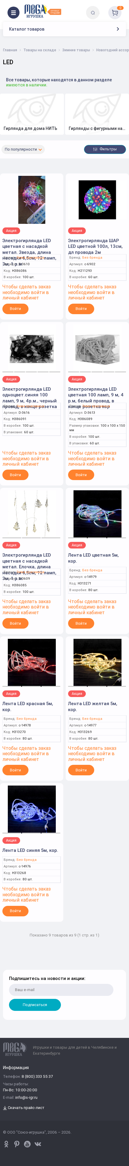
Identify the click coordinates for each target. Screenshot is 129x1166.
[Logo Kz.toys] (43, 11)
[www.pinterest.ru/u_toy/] (6, 1144)
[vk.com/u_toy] (37, 1144)
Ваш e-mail (10, 966)
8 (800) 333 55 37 (37, 1076)
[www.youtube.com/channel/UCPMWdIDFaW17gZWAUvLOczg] (27, 1144)
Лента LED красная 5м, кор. (27, 706)
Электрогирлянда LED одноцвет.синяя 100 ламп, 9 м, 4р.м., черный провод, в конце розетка (29, 398)
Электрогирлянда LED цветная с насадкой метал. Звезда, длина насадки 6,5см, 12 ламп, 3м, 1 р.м (29, 252)
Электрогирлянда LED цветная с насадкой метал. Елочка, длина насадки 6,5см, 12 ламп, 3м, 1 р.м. (29, 566)
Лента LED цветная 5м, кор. (93, 558)
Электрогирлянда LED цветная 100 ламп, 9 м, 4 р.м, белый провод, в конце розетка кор (96, 398)
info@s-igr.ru (26, 1097)
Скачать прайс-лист (25, 1108)
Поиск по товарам (103, 8)
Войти (15, 308)
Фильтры (108, 149)
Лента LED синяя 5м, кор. (30, 850)
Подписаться (35, 1004)
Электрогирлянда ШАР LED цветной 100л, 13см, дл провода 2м (95, 246)
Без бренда (92, 258)
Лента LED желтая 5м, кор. (92, 706)
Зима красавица (30, 258)
